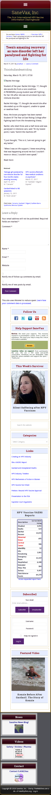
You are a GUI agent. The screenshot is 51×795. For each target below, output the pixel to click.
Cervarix (15, 203)
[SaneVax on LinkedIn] (28, 320)
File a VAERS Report (19, 462)
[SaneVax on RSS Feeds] (42, 320)
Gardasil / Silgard (24, 203)
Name (5, 249)
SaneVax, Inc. (25, 12)
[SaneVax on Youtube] (35, 320)
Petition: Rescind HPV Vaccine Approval (26, 491)
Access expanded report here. (30, 579)
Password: (30, 629)
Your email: (30, 600)
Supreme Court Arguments (22, 502)
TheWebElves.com (41, 789)
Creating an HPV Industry (21, 457)
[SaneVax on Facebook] (16, 320)
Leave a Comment (32, 64)
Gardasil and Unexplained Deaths (24, 468)
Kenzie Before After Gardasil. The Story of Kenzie (29, 697)
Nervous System (17, 205)
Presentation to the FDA (21, 496)
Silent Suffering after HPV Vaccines (29, 409)
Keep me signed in (31, 636)
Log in (35, 791)
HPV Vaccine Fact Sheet (20, 485)
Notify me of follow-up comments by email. (21, 277)
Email (5, 257)
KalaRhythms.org (25, 791)
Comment (7, 226)
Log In (18, 641)
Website (5, 265)
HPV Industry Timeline (20, 474)
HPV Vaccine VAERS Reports (30, 514)
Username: (30, 621)
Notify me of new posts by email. (16, 284)
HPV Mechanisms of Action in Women (26, 479)
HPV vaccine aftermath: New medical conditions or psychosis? (34, 174)
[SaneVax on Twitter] (21, 320)
